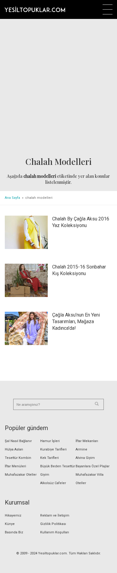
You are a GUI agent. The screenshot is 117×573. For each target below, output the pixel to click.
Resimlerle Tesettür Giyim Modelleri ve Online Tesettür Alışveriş (34, 9)
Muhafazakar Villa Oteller (90, 479)
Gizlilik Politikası (53, 524)
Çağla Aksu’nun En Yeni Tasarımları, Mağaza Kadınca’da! (76, 321)
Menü (107, 9)
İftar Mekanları (87, 441)
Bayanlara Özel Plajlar (93, 466)
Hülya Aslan (14, 449)
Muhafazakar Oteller (21, 475)
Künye (10, 524)
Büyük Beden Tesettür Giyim (57, 470)
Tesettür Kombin (18, 458)
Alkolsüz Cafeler (53, 483)
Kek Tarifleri (49, 458)
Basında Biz (14, 532)
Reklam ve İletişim (54, 515)
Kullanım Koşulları (54, 532)
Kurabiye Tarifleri (53, 449)
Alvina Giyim (85, 458)
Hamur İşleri (50, 441)
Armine (81, 449)
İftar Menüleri (15, 466)
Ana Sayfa (12, 198)
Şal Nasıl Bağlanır (18, 441)
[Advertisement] (58, 88)
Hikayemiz (13, 515)
